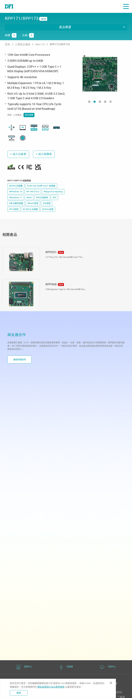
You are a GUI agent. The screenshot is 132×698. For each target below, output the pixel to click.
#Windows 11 (15, 197)
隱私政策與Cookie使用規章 (51, 687)
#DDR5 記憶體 (16, 186)
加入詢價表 (44, 154)
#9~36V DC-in (32, 191)
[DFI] (9, 6)
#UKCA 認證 (47, 209)
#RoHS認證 (32, 203)
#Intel (29, 197)
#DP (55, 197)
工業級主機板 (23, 44)
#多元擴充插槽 (16, 203)
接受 (18, 693)
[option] (99, 73)
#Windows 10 (15, 191)
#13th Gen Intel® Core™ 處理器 (41, 186)
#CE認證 (47, 203)
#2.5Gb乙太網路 (30, 209)
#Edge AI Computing (53, 191)
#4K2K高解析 (42, 197)
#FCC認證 (13, 209)
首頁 (8, 44)
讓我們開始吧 (19, 359)
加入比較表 (18, 154)
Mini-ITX (40, 44)
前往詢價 (29, 115)
